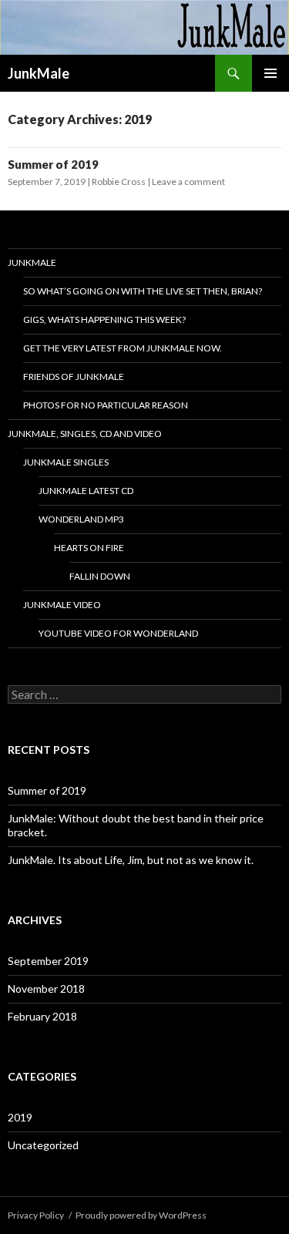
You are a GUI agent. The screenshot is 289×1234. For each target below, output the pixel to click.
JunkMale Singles (66, 462)
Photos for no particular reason (105, 405)
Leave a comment (188, 181)
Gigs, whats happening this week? (104, 319)
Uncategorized (43, 1145)
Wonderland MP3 (81, 519)
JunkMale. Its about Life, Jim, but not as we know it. (131, 859)
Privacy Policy (36, 1215)
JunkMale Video (62, 604)
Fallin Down (99, 576)
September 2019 (48, 960)
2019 (20, 1117)
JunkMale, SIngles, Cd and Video (85, 433)
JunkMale (38, 73)
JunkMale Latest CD (86, 490)
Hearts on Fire (89, 547)
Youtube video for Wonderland (118, 633)
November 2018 (46, 988)
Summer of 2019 (53, 164)
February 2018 (42, 1016)
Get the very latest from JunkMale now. (122, 348)
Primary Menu (270, 73)
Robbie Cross (119, 181)
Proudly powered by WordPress (141, 1215)
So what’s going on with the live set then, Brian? (142, 291)
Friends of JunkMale (73, 376)
